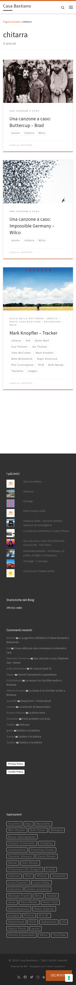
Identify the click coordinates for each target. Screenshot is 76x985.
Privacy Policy (15, 763)
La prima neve (37, 712)
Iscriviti (59, 975)
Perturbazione (18, 908)
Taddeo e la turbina (28, 730)
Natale (52, 895)
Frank (50, 869)
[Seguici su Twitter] (31, 977)
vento (35, 928)
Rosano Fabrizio (15, 712)
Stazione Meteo (32, 481)
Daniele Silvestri (20, 856)
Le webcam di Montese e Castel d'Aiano (46, 531)
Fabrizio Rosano (15, 690)
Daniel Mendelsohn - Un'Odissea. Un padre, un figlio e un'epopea (43, 553)
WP (25, 966)
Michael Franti (18, 895)
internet (14, 876)
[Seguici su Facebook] (25, 977)
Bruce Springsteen (21, 836)
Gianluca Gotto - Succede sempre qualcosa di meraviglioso (42, 523)
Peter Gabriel (44, 908)
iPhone (42, 876)
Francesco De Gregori (24, 869)
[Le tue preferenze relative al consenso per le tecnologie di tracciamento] (69, 978)
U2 (64, 921)
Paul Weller (29, 902)
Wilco (44, 935)
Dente (12, 862)
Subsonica (49, 921)
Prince (29, 915)
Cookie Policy (15, 771)
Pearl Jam (50, 902)
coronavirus (17, 849)
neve (11, 902)
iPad (28, 876)
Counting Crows (42, 849)
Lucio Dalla (41, 882)
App (28, 823)
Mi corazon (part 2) (40, 668)
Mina (38, 895)
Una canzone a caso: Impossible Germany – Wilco (32, 226)
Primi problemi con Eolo (36, 718)
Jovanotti (59, 876)
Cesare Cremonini (21, 843)
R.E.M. (44, 915)
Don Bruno (30, 862)
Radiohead (16, 921)
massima (14, 889)
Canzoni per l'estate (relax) (39, 571)
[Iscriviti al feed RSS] (18, 977)
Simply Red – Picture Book (35, 701)
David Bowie (46, 856)
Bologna (57, 830)
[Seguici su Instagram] (37, 977)
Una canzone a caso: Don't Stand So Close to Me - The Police (44, 543)
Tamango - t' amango (35, 561)
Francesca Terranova (18, 658)
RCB (32, 921)
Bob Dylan (37, 830)
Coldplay (46, 843)
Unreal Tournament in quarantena (37, 674)
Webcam (28, 491)
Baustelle (43, 823)
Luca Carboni (18, 882)
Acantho (14, 823)
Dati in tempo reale (34, 511)
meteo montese (38, 889)
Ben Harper (16, 830)
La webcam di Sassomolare (34, 707)
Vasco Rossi (17, 928)
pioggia (13, 915)
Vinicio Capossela (21, 935)
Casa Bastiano (28, 960)
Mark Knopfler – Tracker (33, 333)
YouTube (59, 935)
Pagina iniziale (11, 21)
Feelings (28, 501)
